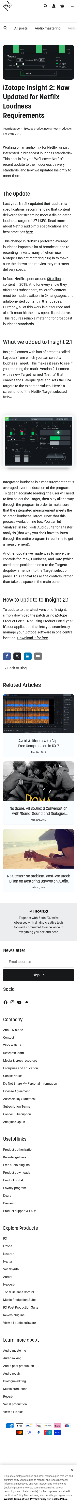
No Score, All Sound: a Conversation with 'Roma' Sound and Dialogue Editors (39, 813)
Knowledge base (14, 1157)
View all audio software (19, 1323)
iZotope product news (37, 128)
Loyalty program (14, 1188)
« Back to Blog (16, 668)
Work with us (12, 1045)
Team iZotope (11, 128)
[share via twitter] (17, 656)
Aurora (7, 1277)
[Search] (45, 6)
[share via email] (38, 656)
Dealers (8, 1203)
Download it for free (32, 638)
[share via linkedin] (28, 656)
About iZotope (13, 1030)
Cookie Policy (59, 1498)
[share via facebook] (7, 656)
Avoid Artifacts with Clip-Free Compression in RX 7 (38, 743)
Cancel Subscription (17, 1114)
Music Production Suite (19, 1300)
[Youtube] (19, 1002)
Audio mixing (12, 1358)
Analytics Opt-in (14, 1122)
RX (5, 1238)
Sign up (38, 975)
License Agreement (16, 1091)
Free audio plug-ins (16, 1165)
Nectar (7, 1261)
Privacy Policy (38, 1498)
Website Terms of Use (16, 1498)
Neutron (8, 1254)
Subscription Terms (16, 1106)
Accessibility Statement (19, 1099)
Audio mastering (48, 28)
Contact (8, 1037)
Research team (13, 1053)
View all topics (13, 1412)
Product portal (13, 1180)
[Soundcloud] (26, 1002)
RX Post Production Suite (20, 1307)
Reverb (8, 1396)
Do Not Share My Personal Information (30, 1083)
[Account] (53, 6)
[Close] (72, 1470)
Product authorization (18, 1149)
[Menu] (72, 6)
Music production (15, 1389)
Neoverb (9, 1284)
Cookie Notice (12, 1076)
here (29, 232)
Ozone (7, 1246)
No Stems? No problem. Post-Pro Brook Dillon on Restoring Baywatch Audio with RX (38, 881)
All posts (21, 28)
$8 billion (54, 279)
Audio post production (18, 1366)
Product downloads (16, 1172)
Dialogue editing (14, 1381)
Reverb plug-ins (13, 1315)
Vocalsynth (11, 1269)
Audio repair (11, 1373)
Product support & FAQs (19, 1211)
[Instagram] (12, 1002)
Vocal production (15, 1404)
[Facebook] (5, 1002)
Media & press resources (20, 1060)
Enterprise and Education (20, 1068)
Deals (7, 1195)
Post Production (62, 128)
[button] (5, 28)
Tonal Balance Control (18, 1292)
